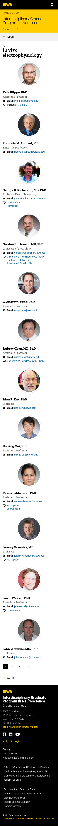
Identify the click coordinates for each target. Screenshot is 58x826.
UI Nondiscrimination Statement (28, 818)
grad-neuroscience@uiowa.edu (20, 726)
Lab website (13, 202)
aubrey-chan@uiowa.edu (27, 357)
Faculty (6, 749)
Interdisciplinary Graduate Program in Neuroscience (24, 21)
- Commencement (12, 806)
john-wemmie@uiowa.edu (27, 657)
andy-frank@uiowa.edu (26, 310)
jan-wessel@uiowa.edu (26, 606)
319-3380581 (22, 105)
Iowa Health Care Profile (19, 263)
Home (5, 46)
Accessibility (49, 818)
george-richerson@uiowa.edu (29, 198)
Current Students (11, 753)
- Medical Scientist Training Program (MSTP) (25, 771)
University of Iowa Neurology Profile (26, 256)
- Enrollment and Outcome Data (19, 789)
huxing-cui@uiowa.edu (26, 454)
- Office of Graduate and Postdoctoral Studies (26, 767)
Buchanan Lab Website (19, 260)
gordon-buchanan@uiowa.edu (29, 252)
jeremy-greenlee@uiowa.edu (29, 555)
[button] (52, 4)
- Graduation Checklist (14, 797)
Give (19, 29)
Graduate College (11, 13)
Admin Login (13, 741)
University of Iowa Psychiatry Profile (26, 361)
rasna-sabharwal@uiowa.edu (29, 501)
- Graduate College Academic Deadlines (23, 793)
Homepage (13, 205)
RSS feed (10, 677)
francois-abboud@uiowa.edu (29, 151)
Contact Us (8, 29)
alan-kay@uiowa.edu (25, 408)
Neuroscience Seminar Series (18, 757)
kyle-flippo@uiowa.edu (26, 101)
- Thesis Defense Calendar (16, 802)
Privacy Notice (8, 818)
